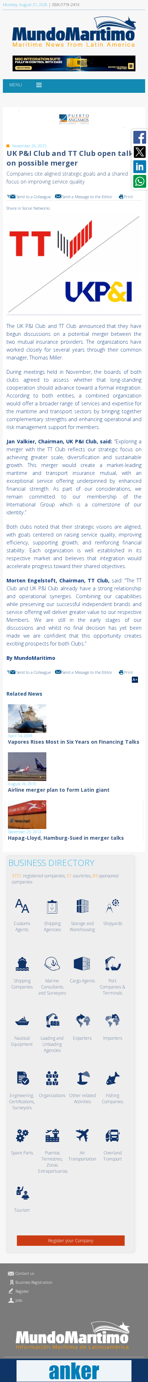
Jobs (18, 1300)
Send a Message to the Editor (87, 196)
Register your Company (70, 1241)
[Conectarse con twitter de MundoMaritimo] (139, 152)
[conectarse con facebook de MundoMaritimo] (139, 137)
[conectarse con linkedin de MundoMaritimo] (139, 166)
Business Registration (33, 1282)
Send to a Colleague (34, 196)
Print (128, 196)
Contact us (24, 1273)
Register (22, 1291)
